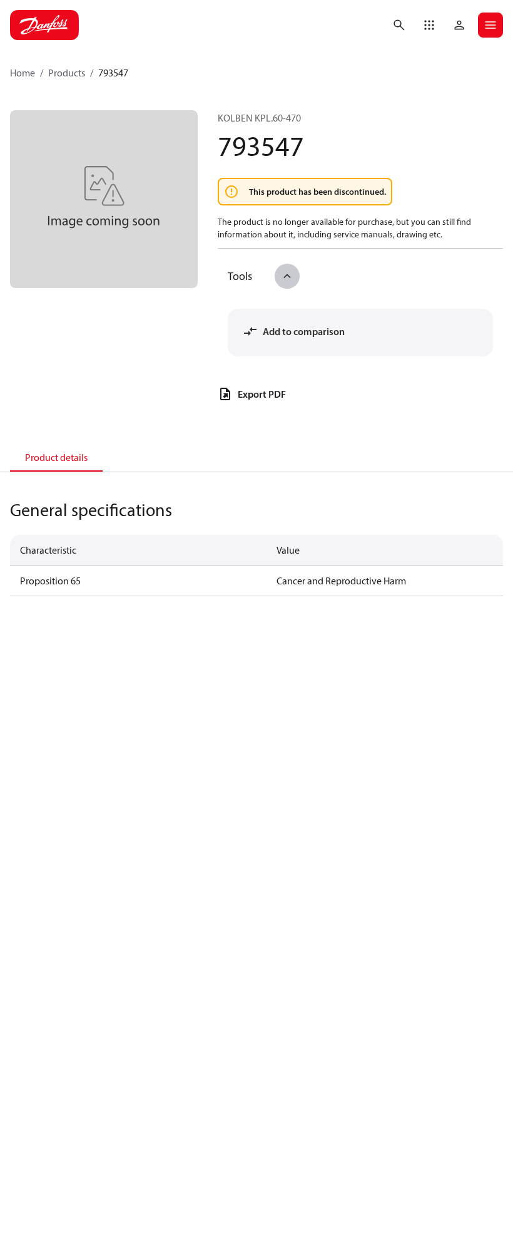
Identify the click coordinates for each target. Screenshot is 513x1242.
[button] (429, 25)
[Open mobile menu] (490, 25)
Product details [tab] (56, 457)
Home (22, 72)
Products (66, 72)
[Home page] (44, 25)
